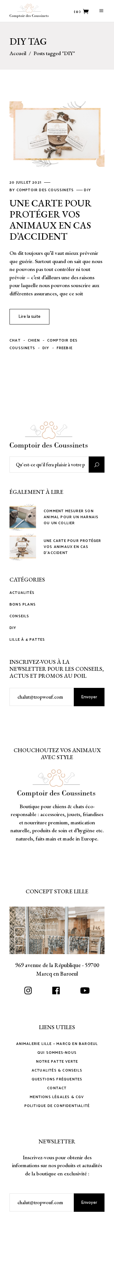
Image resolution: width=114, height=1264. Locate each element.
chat (15, 340)
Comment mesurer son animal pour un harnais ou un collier (71, 517)
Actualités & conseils (57, 1070)
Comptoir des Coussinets (45, 190)
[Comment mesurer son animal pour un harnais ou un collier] (23, 517)
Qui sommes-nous (57, 1053)
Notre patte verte (57, 1062)
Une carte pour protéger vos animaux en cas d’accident (51, 219)
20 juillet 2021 (26, 182)
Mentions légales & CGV (57, 1097)
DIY (87, 190)
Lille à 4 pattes (27, 639)
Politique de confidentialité (57, 1106)
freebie (65, 348)
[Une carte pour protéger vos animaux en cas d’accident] (57, 134)
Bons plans (23, 604)
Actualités (22, 592)
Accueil (18, 53)
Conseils (19, 616)
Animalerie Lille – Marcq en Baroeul (57, 1044)
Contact (56, 1088)
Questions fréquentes (57, 1079)
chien (34, 340)
